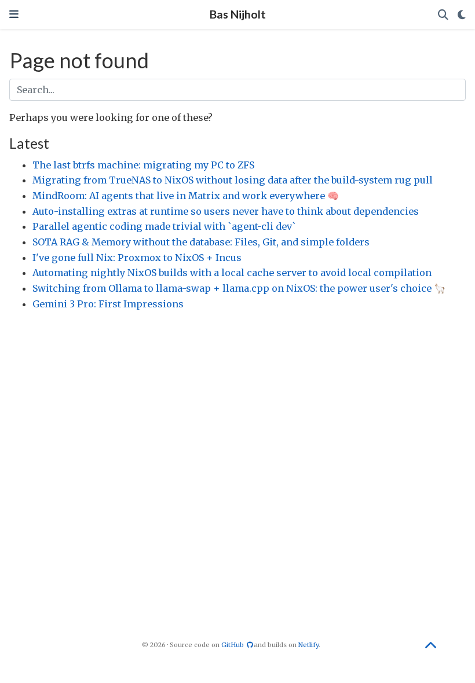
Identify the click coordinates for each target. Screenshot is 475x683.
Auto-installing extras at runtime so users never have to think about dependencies (225, 211)
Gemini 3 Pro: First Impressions (108, 304)
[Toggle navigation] (14, 14)
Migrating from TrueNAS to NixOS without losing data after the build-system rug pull (232, 180)
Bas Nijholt (238, 14)
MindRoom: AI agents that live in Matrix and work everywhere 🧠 (185, 195)
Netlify (308, 645)
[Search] (443, 14)
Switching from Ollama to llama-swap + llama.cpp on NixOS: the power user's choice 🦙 (238, 288)
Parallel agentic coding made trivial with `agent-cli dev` (164, 226)
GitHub (233, 645)
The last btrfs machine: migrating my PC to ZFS (143, 165)
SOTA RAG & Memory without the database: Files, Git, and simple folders (201, 242)
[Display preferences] (462, 14)
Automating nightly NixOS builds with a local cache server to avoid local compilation (232, 272)
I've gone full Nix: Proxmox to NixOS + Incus (137, 257)
